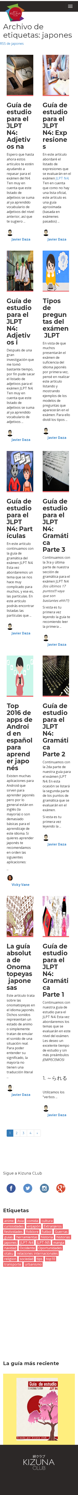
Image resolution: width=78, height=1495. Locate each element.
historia (47, 1237)
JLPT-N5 (43, 1242)
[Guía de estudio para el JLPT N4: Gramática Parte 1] (56, 915)
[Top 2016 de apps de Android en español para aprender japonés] (20, 675)
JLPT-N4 (26, 1242)
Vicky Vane (21, 884)
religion (10, 1259)
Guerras (61, 1231)
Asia (20, 1220)
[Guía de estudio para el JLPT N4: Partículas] (20, 470)
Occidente (27, 1248)
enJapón (33, 1226)
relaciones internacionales (37, 1253)
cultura (47, 1220)
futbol (46, 1231)
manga (58, 1242)
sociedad (26, 1259)
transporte (12, 1264)
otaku (8, 1253)
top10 (50, 1259)
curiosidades (14, 1226)
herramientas (26, 1237)
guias (8, 1237)
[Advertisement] (39, 1308)
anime (9, 1220)
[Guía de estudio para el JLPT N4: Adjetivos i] (20, 270)
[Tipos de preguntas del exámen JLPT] (56, 270)
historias (63, 1237)
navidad (10, 1248)
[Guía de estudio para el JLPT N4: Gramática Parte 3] (56, 470)
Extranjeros (53, 1226)
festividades (13, 1231)
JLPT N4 (62, 178)
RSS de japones (12, 43)
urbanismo (33, 1264)
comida (32, 1220)
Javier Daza (21, 239)
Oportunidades (50, 1248)
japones (10, 1242)
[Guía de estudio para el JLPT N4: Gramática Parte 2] (56, 675)
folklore (32, 1231)
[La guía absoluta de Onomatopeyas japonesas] (20, 915)
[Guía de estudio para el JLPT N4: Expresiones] (56, 74)
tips (39, 1259)
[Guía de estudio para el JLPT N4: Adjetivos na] (20, 74)
